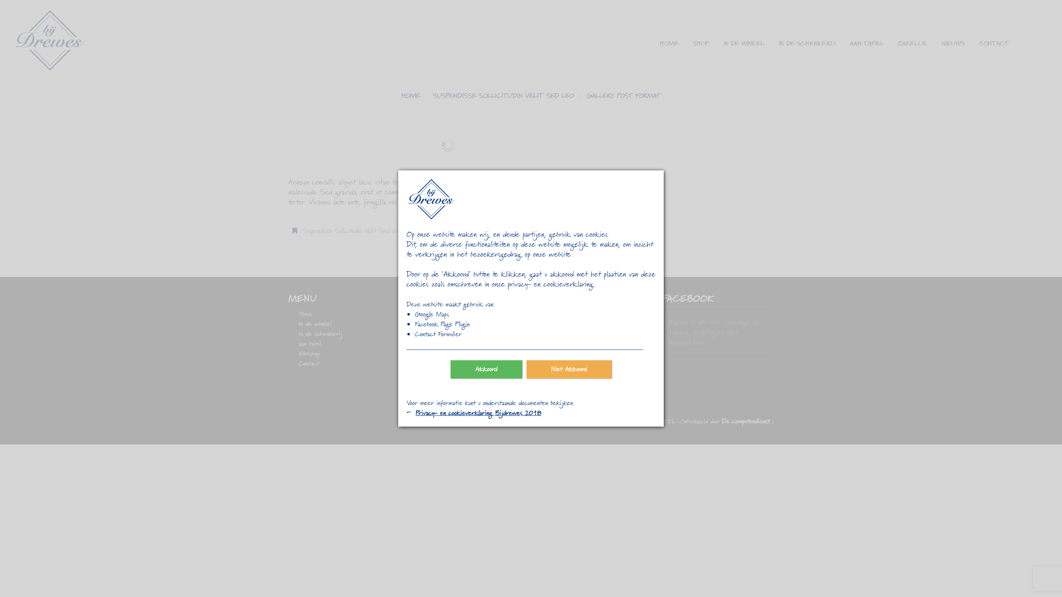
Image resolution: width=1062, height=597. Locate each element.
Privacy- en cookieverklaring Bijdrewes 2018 (478, 413)
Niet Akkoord (569, 369)
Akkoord (486, 369)
